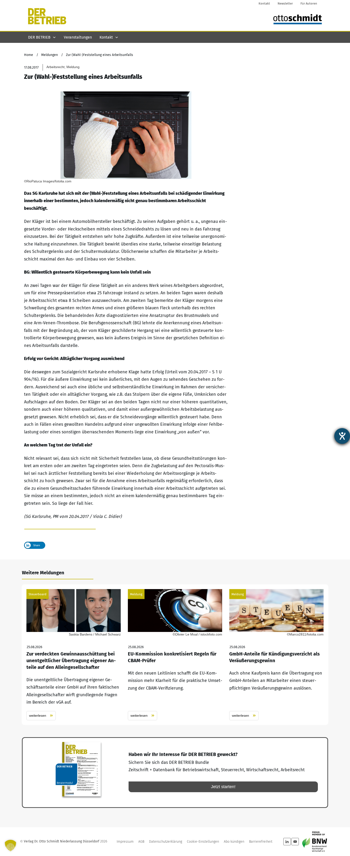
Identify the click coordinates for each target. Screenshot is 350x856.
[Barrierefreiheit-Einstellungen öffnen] (342, 436)
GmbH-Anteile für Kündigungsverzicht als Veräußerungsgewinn (276, 654)
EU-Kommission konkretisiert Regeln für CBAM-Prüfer (175, 654)
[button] (10, 845)
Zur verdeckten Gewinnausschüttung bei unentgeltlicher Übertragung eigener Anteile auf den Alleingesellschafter (73, 654)
